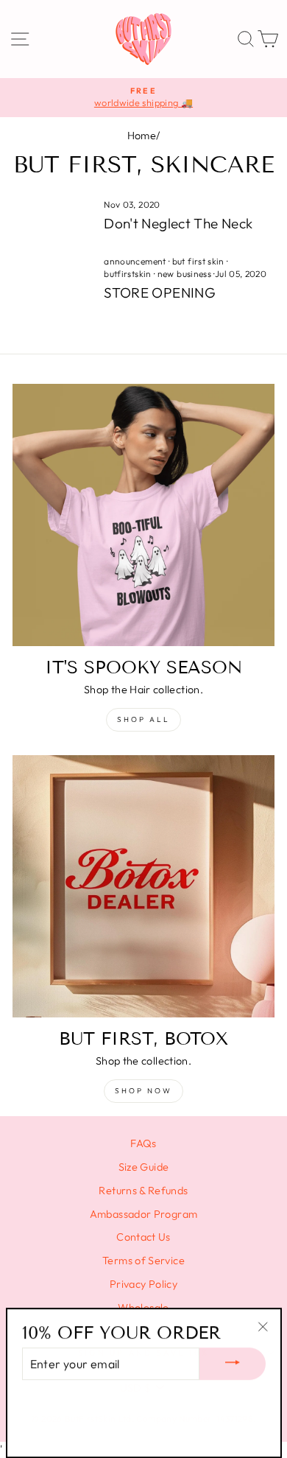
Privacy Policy (143, 1284)
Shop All (143, 719)
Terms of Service (143, 1260)
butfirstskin (127, 273)
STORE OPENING (160, 292)
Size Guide (143, 1167)
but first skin (198, 261)
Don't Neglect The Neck (178, 223)
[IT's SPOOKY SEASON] (143, 515)
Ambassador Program (144, 1214)
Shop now (143, 1091)
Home (141, 135)
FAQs (143, 1143)
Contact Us (143, 1237)
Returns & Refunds (143, 1190)
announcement (135, 261)
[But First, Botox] (143, 886)
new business (184, 273)
